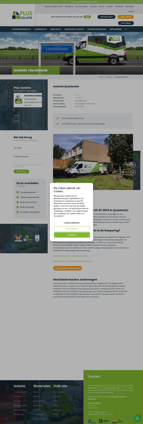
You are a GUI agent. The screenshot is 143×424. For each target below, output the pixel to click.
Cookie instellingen (72, 223)
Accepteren (72, 235)
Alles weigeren (72, 229)
